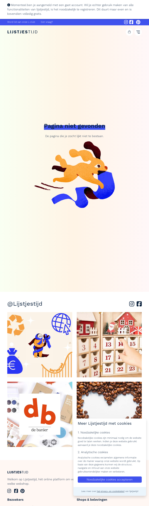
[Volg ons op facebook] (139, 305)
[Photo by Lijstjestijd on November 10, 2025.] (109, 344)
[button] (129, 32)
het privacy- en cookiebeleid (110, 491)
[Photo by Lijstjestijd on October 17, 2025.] (39, 414)
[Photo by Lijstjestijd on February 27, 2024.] (39, 344)
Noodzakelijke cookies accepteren (110, 479)
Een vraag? (47, 22)
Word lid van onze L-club (21, 22)
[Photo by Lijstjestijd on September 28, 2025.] (109, 414)
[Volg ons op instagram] (132, 305)
